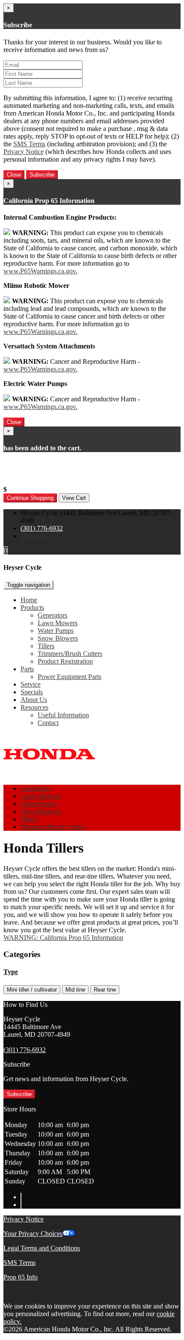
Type (10, 971)
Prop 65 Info (20, 1277)
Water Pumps (56, 630)
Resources (34, 707)
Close (14, 174)
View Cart (74, 498)
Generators (52, 615)
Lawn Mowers (57, 622)
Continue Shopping (30, 498)
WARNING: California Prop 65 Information (63, 937)
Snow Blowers (58, 638)
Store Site (34, 535)
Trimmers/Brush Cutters (70, 653)
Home (29, 599)
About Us (34, 699)
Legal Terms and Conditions (41, 1248)
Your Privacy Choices (32, 1233)
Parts (27, 669)
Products (32, 607)
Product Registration (65, 661)
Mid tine (75, 989)
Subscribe (42, 174)
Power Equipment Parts (69, 676)
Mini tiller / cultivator (32, 989)
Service (31, 684)
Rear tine (105, 989)
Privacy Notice (23, 151)
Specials (32, 692)
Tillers (46, 646)
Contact (48, 722)
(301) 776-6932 (42, 528)
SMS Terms (29, 144)
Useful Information (63, 715)
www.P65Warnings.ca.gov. (40, 271)
